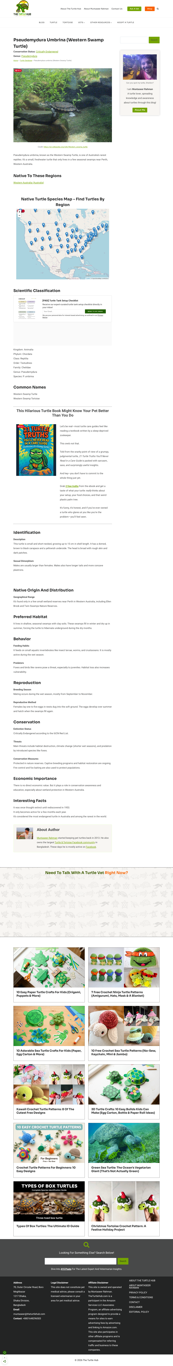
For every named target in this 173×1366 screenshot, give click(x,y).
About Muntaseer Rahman (96, 9)
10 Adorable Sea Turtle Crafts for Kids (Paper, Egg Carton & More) (49, 1052)
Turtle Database (26, 60)
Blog (41, 22)
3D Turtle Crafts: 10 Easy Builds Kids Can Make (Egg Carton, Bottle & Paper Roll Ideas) (123, 1111)
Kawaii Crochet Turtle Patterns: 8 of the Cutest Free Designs (45, 1111)
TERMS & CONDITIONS (141, 1297)
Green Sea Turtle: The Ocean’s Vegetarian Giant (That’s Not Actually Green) (121, 1169)
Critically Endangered (47, 51)
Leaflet (88, 278)
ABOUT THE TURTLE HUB (142, 1280)
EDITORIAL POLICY (139, 1312)
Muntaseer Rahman (47, 838)
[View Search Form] (158, 9)
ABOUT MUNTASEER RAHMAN (140, 1286)
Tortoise (68, 22)
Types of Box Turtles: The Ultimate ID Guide (47, 1226)
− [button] (19, 215)
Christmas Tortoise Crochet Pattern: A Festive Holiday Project (118, 1227)
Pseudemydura (29, 56)
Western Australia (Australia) (28, 182)
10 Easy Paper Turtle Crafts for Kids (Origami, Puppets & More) (48, 994)
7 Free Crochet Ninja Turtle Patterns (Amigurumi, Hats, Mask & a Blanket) (117, 994)
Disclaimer (135, 1307)
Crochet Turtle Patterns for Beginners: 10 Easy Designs (46, 1169)
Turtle (53, 22)
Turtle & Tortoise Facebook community (75, 842)
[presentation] (49, 967)
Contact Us (116, 9)
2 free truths (72, 486)
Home (15, 60)
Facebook (91, 847)
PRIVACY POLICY (138, 1292)
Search (154, 40)
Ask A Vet (134, 9)
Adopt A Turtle (125, 22)
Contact (134, 1302)
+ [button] (19, 211)
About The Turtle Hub (70, 9)
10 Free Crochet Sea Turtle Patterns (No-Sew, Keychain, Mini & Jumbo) (123, 1052)
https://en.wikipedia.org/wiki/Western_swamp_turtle (66, 147)
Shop (149, 9)
